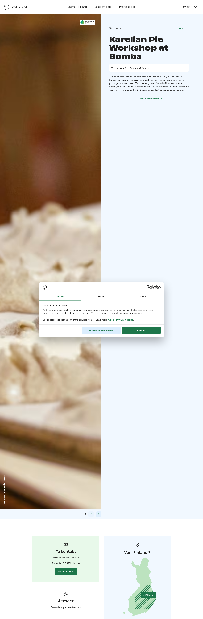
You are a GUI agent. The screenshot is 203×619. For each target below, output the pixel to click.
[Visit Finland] (15, 7)
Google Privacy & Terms (120, 320)
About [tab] (143, 296)
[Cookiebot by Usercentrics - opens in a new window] (148, 287)
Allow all (141, 330)
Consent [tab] (60, 296)
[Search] (196, 7)
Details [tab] (101, 296)
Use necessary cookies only (101, 330)
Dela (181, 28)
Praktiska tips (127, 7)
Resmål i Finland (77, 7)
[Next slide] (99, 514)
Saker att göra (103, 7)
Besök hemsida (65, 571)
